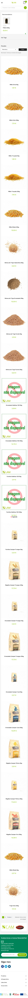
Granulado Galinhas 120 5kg (14, 405)
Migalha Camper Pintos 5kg (14, 763)
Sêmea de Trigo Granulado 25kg (14, 298)
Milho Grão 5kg (14, 84)
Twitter (6, 966)
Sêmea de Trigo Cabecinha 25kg (14, 262)
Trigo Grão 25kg (14, 905)
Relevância (9, 49)
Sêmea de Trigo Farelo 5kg (14, 334)
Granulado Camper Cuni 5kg (14, 692)
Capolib (4, 25)
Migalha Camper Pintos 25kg (14, 798)
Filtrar (22, 49)
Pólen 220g (6, 27)
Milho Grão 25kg (14, 120)
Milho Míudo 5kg (14, 870)
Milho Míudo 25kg (14, 227)
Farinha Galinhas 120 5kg (14, 476)
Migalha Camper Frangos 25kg (14, 585)
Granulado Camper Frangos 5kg (14, 620)
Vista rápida (17, 70)
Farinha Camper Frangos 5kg (14, 549)
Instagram (9, 966)
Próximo (9, 917)
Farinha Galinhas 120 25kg (14, 512)
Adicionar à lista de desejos (14, 70)
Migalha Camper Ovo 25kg (14, 834)
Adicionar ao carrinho (10, 70)
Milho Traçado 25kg (14, 191)
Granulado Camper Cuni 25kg (14, 727)
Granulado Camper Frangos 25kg (14, 656)
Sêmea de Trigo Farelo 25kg (14, 369)
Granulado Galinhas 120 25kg (14, 440)
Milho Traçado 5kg (14, 156)
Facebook (2, 966)
